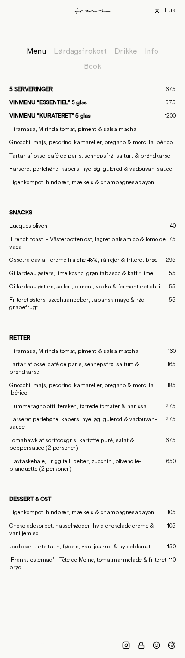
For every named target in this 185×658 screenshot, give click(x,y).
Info (151, 51)
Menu (36, 51)
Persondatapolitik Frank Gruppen (141, 645)
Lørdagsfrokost (80, 51)
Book (92, 66)
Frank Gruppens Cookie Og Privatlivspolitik (172, 645)
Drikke (125, 51)
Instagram (126, 645)
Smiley (156, 645)
